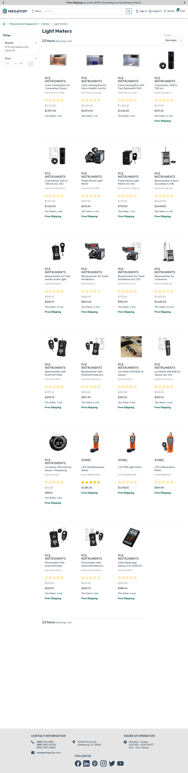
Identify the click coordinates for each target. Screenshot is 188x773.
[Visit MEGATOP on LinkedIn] (86, 763)
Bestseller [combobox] (171, 40)
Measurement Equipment (23, 23)
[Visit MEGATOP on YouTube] (120, 763)
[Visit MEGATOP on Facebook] (78, 763)
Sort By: (167, 35)
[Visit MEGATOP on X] (112, 763)
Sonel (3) (10, 50)
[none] (36, 11)
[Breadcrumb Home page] (4, 24)
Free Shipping (162, 120)
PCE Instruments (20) (17, 47)
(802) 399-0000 (46, 747)
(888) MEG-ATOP (46, 744)
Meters (46, 23)
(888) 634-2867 (45, 741)
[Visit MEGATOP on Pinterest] (95, 763)
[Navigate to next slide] (184, 2)
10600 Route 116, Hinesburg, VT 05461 (89, 743)
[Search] (129, 11)
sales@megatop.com (49, 752)
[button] (174, 40)
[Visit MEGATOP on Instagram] (103, 763)
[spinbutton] (9, 63)
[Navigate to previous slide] (3, 2)
